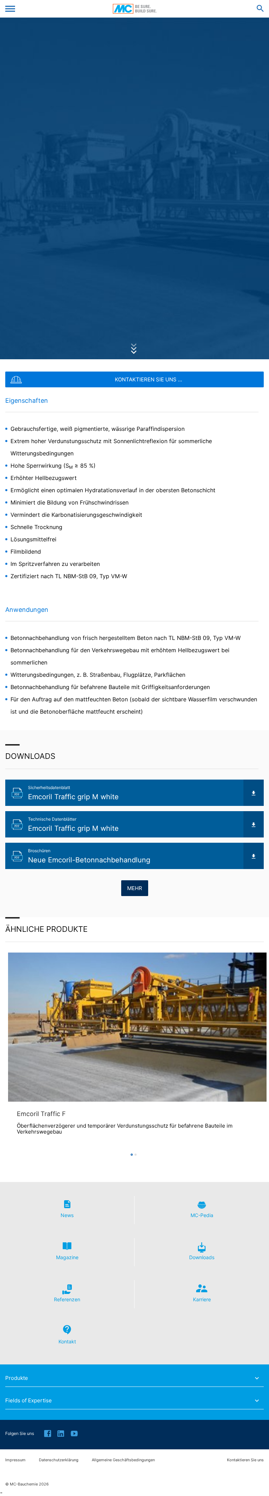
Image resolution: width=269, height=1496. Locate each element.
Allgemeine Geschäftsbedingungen (123, 1460)
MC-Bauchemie (135, 9)
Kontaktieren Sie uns (245, 1460)
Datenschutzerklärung (58, 1460)
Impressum (15, 1460)
